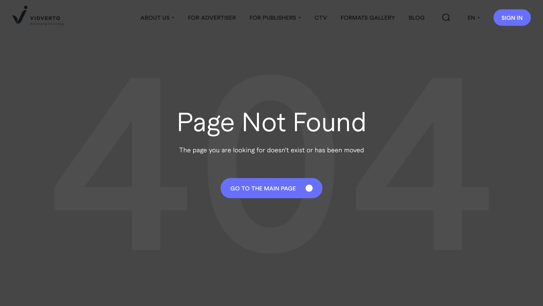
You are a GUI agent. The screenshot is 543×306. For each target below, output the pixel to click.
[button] (157, 17)
